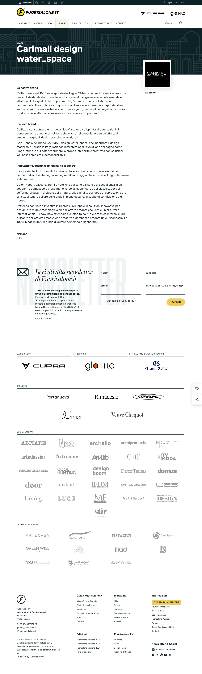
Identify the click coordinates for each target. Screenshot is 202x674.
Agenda (38, 23)
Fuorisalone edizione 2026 (88, 640)
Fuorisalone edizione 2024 (88, 648)
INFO (49, 23)
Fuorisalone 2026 (122, 613)
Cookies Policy (37, 657)
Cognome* (151, 273)
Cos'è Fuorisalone (160, 615)
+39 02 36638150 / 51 (28, 624)
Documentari (120, 648)
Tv (86, 23)
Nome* (104, 273)
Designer (76, 23)
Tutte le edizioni (84, 652)
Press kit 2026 (158, 611)
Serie (116, 644)
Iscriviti (176, 302)
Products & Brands (122, 652)
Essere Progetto (121, 618)
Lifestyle (118, 609)
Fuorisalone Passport (161, 619)
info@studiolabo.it (28, 628)
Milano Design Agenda (87, 601)
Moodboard (82, 609)
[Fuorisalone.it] (38, 12)
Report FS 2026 (103, 23)
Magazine (24, 23)
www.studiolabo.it (28, 631)
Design (117, 605)
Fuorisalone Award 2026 (87, 613)
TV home (118, 640)
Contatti (121, 23)
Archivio (117, 622)
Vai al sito (150, 93)
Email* (104, 286)
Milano (117, 601)
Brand (63, 23)
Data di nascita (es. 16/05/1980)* (164, 286)
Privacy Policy (23, 657)
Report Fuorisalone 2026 (163, 627)
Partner (155, 623)
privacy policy (126, 301)
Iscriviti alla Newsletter (165, 649)
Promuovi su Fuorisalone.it (166, 602)
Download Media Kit (161, 607)
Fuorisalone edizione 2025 (88, 644)
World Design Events (86, 605)
